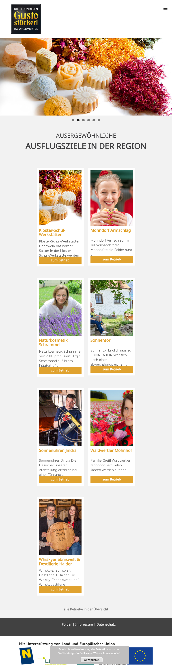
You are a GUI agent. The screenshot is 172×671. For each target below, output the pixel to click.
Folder (67, 624)
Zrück (5, 75)
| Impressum (83, 624)
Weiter (166, 75)
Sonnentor (100, 340)
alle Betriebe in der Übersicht (86, 609)
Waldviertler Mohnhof (111, 450)
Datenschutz (106, 624)
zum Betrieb (60, 260)
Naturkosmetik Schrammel (53, 342)
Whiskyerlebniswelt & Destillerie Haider (59, 561)
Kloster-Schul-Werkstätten (52, 232)
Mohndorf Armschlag (110, 230)
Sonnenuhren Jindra (58, 450)
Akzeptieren (91, 660)
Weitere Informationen (106, 653)
